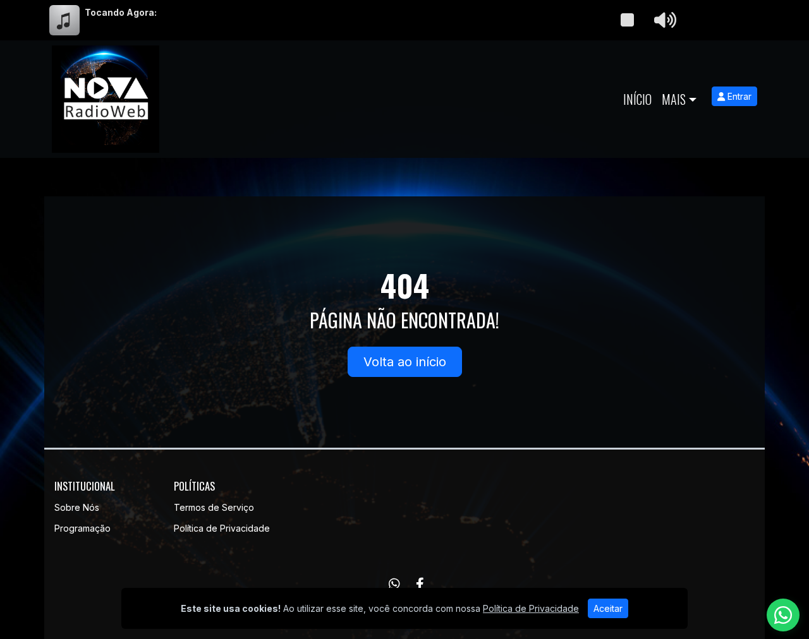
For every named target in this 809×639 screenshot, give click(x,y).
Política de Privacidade (222, 528)
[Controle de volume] (663, 20)
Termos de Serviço (214, 507)
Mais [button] (674, 99)
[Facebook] (420, 584)
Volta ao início (404, 361)
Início (637, 99)
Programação (82, 528)
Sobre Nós (76, 507)
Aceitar (608, 608)
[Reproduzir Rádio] (627, 20)
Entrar (738, 96)
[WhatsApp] (394, 584)
